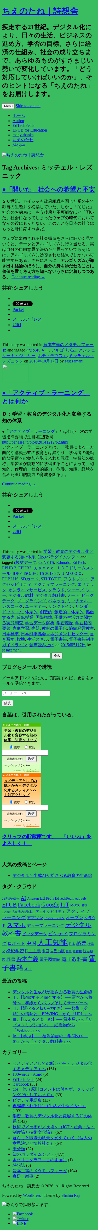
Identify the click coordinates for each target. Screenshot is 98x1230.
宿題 (35, 628)
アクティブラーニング (54, 584)
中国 (31, 943)
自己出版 (57, 951)
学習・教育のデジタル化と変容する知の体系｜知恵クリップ (20, 735)
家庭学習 (21, 628)
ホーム (19, 115)
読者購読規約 (14, 758)
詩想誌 (19, 1165)
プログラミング (31, 601)
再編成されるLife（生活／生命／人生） (49, 1105)
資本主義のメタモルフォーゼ (40, 1171)
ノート (73, 595)
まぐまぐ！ (32, 770)
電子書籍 (58, 639)
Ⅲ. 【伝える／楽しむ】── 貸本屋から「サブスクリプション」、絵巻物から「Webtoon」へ (53, 1025)
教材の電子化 (54, 628)
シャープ (75, 590)
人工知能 (52, 942)
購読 (17, 748)
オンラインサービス (27, 590)
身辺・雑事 (23, 1176)
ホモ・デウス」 (52, 355)
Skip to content (28, 106)
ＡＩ (45, 350)
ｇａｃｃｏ (43, 568)
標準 (21, 639)
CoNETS (46, 562)
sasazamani (74, 361)
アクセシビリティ (50, 911)
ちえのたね (23, 140)
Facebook (29, 905)
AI (23, 898)
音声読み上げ (41, 645)
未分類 (19, 1149)
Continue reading (28, 277)
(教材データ (25, 562)
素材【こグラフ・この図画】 (40, 1160)
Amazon (33, 898)
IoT (64, 904)
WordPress (32, 1195)
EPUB (9, 904)
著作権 (77, 951)
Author (18, 120)
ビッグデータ (34, 934)
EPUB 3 (9, 568)
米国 (45, 951)
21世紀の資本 (11, 898)
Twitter (6, 911)
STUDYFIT (51, 579)
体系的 (31, 612)
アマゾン (35, 917)
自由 (69, 951)
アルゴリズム (63, 350)
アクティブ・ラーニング (32, 431)
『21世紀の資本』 (23, 911)
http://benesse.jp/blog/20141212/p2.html (35, 442)
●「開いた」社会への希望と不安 (48, 189)
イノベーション (54, 918)
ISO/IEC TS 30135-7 (41, 573)
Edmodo (63, 562)
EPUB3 (24, 568)
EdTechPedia (23, 125)
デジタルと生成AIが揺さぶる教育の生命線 (52, 875)
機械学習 (15, 950)
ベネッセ (56, 601)
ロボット (16, 943)
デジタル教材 (20, 595)
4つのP (32, 350)
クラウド (56, 590)
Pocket (18, 309)
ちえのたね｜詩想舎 (40, 11)
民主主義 (33, 951)
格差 (81, 943)
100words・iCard (27, 1074)
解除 (32, 748)
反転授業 (25, 617)
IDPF (17, 573)
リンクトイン (60, 606)
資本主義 (27, 959)
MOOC (75, 905)
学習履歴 (64, 623)
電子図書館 (49, 959)
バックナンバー (19, 765)
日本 (72, 944)
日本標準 (10, 634)
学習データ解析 (39, 623)
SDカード (30, 579)
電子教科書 (74, 959)
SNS (84, 905)
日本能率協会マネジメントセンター (54, 634)
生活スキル (37, 639)
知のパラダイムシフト (58, 557)
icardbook (21, 1084)
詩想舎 (19, 145)
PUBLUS (10, 579)
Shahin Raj (70, 1195)
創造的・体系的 (69, 612)
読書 (11, 959)
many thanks (23, 135)
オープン (74, 917)
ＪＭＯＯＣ (71, 573)
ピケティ (58, 933)
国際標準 (44, 617)
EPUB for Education (30, 130)
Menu (8, 106)
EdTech (78, 562)
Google (50, 904)
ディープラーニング (45, 925)
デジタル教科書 (50, 595)
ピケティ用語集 (27, 1100)
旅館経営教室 (81, 628)
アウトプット (75, 579)
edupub (80, 898)
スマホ (16, 925)
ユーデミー (35, 606)
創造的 (46, 612)
